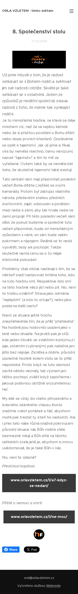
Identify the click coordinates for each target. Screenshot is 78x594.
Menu (71, 11)
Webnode (53, 586)
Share (13, 549)
